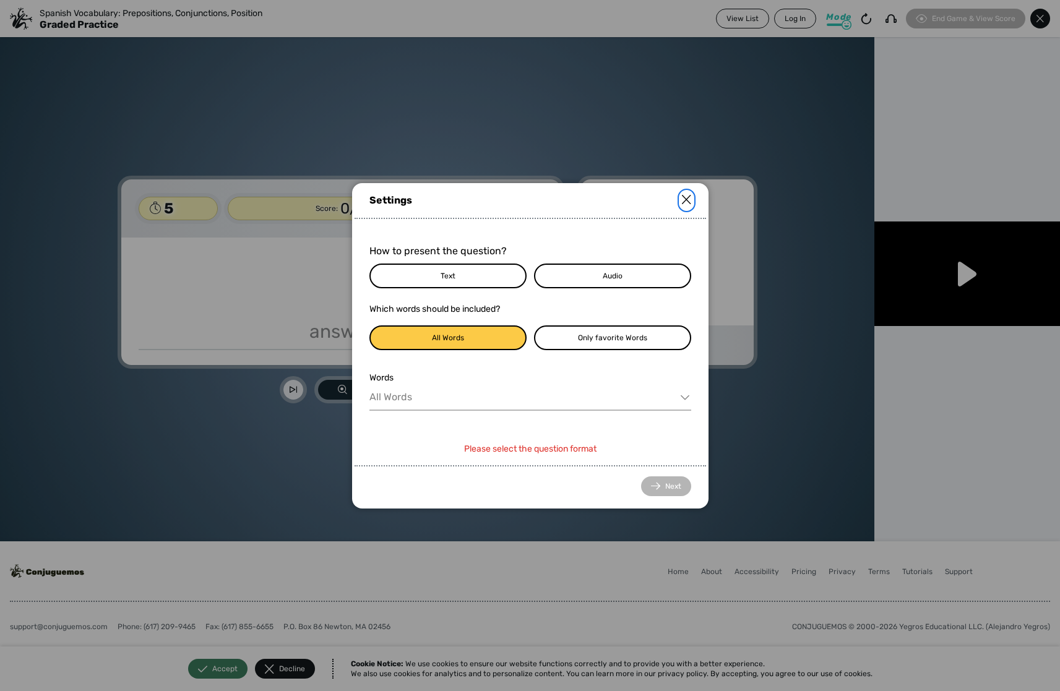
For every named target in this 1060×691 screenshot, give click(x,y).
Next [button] (673, 486)
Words (381, 377)
